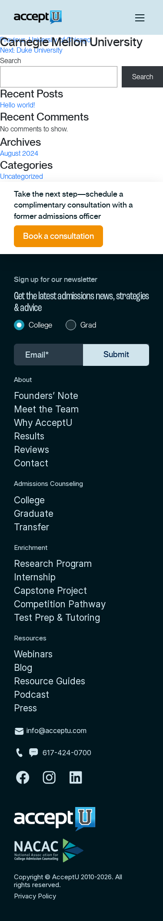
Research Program (53, 563)
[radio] (36, 326)
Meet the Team (46, 409)
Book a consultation (58, 236)
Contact (31, 463)
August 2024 (19, 153)
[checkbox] (81, 326)
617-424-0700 (67, 752)
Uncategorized (21, 176)
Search (10, 61)
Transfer (31, 527)
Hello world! (17, 105)
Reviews (31, 449)
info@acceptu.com (55, 730)
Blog (23, 667)
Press (25, 708)
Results (29, 436)
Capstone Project (50, 590)
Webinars (33, 654)
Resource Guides (49, 681)
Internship (35, 577)
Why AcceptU (43, 422)
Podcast (31, 694)
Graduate (33, 513)
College (29, 500)
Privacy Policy (35, 896)
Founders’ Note (46, 395)
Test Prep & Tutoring (57, 617)
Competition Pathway (60, 604)
